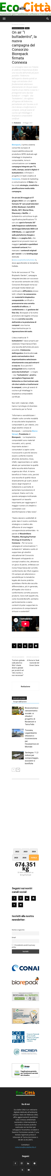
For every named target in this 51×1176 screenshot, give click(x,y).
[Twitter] (14, 904)
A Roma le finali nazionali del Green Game (33, 662)
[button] (4, 19)
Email (14, 937)
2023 (25, 851)
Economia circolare (18, 24)
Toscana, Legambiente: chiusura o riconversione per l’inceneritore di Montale (32, 738)
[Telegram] (36, 645)
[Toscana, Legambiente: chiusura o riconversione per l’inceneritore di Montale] (18, 733)
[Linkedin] (25, 645)
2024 (34, 851)
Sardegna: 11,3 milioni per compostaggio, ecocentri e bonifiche (32, 758)
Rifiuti (27, 28)
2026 (24, 857)
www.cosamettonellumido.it (24, 260)
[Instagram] (20, 898)
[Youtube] (20, 904)
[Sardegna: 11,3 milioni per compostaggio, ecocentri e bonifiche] (18, 755)
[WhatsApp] (30, 645)
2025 (16, 857)
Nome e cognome (18, 930)
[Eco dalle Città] (25, 8)
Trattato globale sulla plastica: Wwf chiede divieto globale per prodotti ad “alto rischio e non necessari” (18, 667)
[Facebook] (14, 645)
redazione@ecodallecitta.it (25, 1147)
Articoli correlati (19, 698)
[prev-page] (13, 770)
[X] (19, 645)
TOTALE (34, 857)
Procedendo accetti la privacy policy (23, 946)
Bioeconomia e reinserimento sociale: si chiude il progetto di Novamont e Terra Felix (31, 716)
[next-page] (18, 770)
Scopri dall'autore (20, 702)
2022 (17, 851)
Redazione (17, 123)
